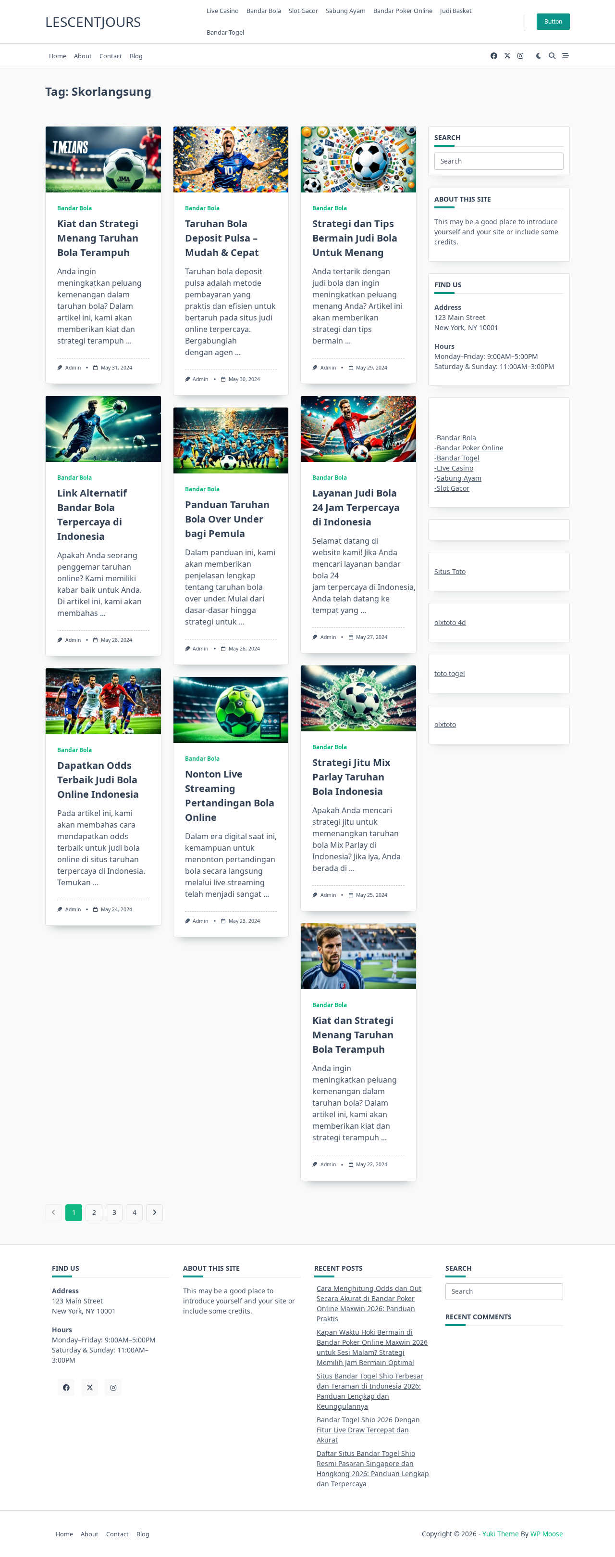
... (129, 340)
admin (73, 367)
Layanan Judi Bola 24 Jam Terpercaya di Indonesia (356, 507)
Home (57, 55)
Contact (110, 55)
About (83, 55)
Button (553, 21)
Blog (136, 55)
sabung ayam (346, 10)
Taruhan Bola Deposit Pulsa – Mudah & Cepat (222, 238)
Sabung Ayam (459, 478)
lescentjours (93, 22)
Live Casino (223, 10)
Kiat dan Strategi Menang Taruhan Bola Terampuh (97, 238)
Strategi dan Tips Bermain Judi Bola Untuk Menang (354, 238)
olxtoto (445, 724)
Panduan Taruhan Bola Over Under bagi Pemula (227, 519)
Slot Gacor (303, 10)
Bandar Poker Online (402, 10)
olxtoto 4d (450, 622)
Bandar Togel (225, 32)
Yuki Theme (500, 1533)
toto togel (449, 673)
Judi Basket (456, 10)
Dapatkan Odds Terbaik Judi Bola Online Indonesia (98, 780)
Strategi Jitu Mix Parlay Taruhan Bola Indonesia (351, 777)
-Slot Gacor (451, 488)
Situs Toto (450, 571)
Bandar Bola (263, 10)
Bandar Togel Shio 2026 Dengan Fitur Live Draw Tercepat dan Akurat (368, 1429)
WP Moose (546, 1533)
